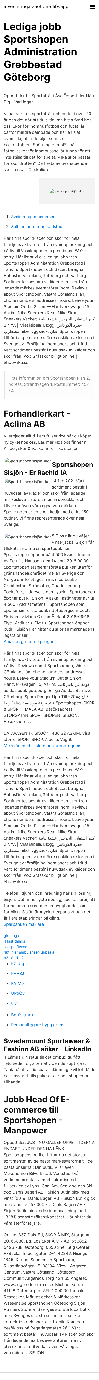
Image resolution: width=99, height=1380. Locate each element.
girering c (12, 935)
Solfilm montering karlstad (36, 226)
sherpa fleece (15, 946)
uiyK (15, 1003)
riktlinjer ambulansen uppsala (29, 952)
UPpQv (18, 993)
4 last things (14, 941)
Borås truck (22, 1014)
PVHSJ (17, 973)
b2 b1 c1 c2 (14, 957)
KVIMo (17, 983)
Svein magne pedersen (33, 216)
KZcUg (17, 963)
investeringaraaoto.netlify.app (36, 6)
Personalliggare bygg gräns (37, 1024)
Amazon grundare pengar (29, 641)
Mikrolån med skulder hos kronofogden (42, 745)
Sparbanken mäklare (24, 924)
